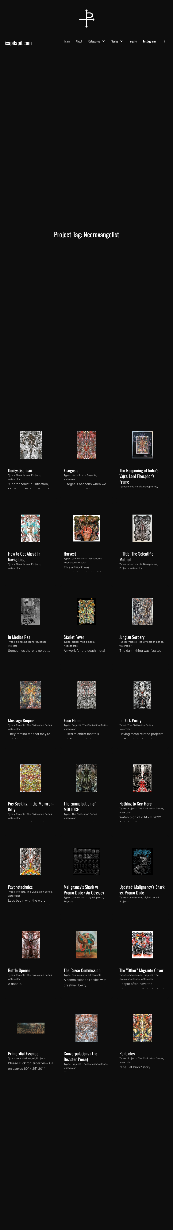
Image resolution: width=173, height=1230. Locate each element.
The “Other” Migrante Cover (141, 970)
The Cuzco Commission (82, 970)
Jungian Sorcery (132, 637)
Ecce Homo (72, 720)
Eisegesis (71, 470)
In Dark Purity (130, 720)
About (79, 41)
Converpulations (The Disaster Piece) (80, 1056)
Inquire (133, 41)
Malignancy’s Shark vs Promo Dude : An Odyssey (84, 890)
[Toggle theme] (164, 41)
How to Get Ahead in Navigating (24, 556)
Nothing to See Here (135, 803)
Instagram (149, 41)
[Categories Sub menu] (103, 41)
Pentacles (127, 1053)
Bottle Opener (19, 970)
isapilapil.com (18, 42)
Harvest (70, 553)
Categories (94, 41)
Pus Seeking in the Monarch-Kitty (31, 806)
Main (67, 41)
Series (114, 41)
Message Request (22, 720)
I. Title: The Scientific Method (136, 556)
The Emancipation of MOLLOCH (80, 806)
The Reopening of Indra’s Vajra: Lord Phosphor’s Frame (138, 476)
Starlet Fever (74, 637)
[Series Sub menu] (121, 41)
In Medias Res (19, 637)
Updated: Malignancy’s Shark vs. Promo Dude (142, 890)
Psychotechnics (20, 887)
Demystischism (20, 470)
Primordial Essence (23, 1053)
